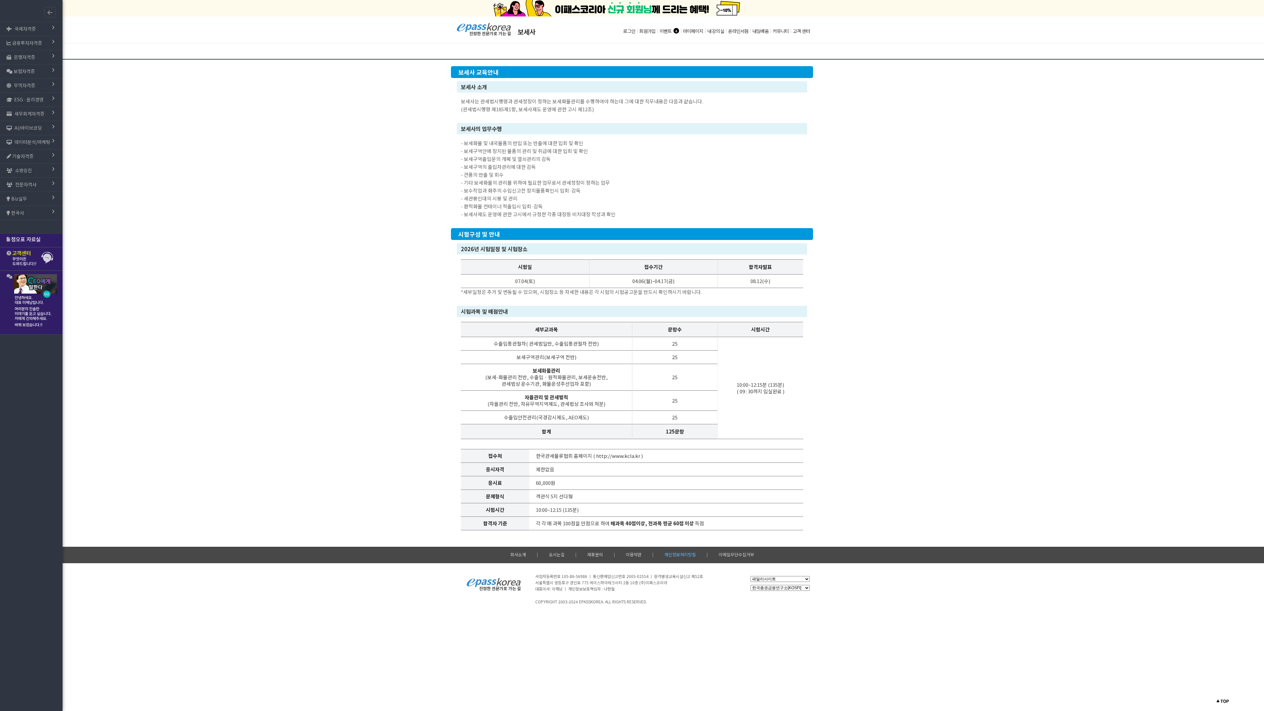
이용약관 (634, 554)
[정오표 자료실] (31, 240)
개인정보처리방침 (680, 554)
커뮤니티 (781, 31)
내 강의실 (715, 31)
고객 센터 (801, 31)
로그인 (629, 31)
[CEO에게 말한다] (31, 302)
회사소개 (518, 554)
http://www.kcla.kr (618, 455)
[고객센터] (31, 259)
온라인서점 (738, 31)
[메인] (484, 34)
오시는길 (557, 554)
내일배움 (760, 31)
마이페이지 (693, 31)
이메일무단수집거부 (736, 554)
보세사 (527, 32)
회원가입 (647, 31)
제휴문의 (595, 554)
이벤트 (666, 31)
